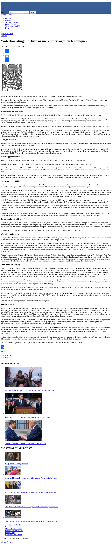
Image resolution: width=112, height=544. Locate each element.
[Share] (58, 51)
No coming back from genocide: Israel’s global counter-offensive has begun (31, 492)
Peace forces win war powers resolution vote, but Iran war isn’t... (27, 417)
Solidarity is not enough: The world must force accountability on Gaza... (30, 390)
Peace (7, 357)
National (8, 355)
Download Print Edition (13, 535)
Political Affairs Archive (13, 527)
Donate (7, 28)
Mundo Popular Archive (13, 529)
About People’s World (13, 525)
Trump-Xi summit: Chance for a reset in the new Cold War (25, 444)
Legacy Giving (10, 24)
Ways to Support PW (12, 26)
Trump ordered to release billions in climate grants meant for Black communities (32, 521)
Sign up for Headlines (12, 22)
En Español (9, 18)
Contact (8, 20)
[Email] (58, 56)
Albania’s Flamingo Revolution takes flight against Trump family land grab (31, 478)
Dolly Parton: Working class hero (16, 464)
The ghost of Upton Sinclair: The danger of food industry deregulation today (31, 507)
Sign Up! (4, 36)
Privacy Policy (10, 533)
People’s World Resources (14, 531)
